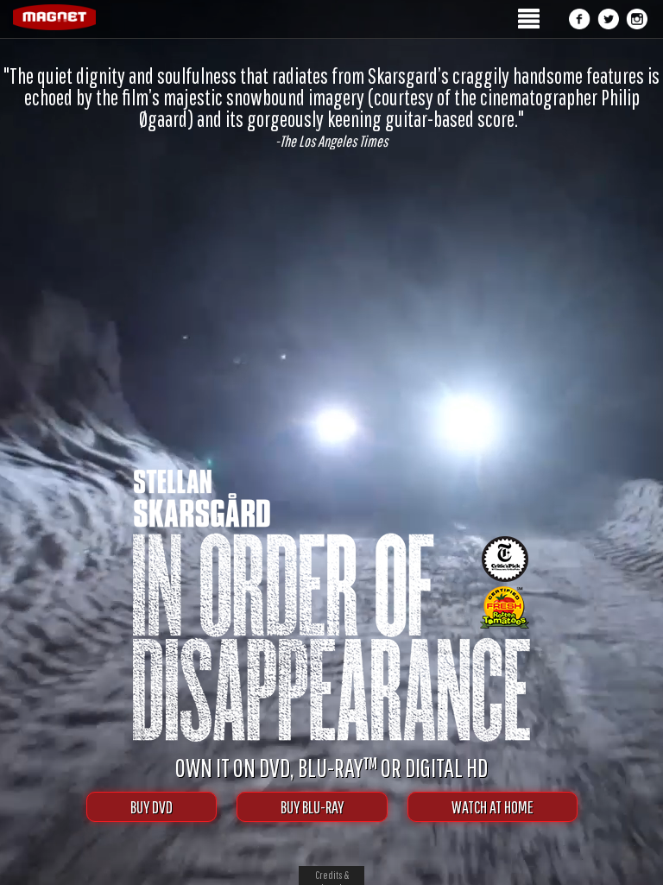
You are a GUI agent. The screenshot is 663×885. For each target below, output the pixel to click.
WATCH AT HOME (492, 807)
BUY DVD (151, 807)
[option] (331, 107)
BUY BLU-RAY (312, 807)
